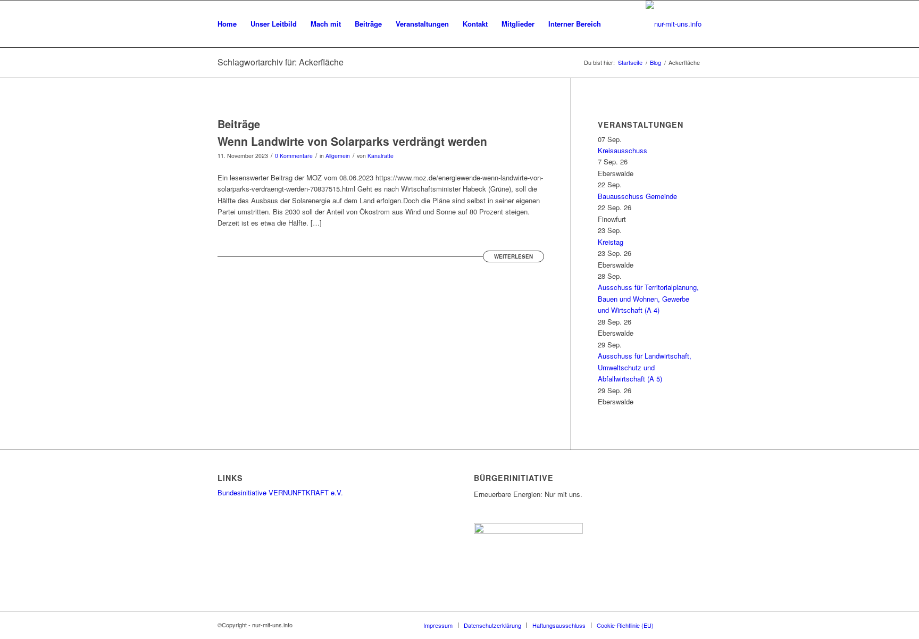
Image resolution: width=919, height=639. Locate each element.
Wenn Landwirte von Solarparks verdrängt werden (352, 141)
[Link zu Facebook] (693, 625)
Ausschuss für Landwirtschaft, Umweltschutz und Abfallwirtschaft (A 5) (644, 367)
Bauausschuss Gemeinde (637, 196)
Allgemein (337, 156)
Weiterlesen (513, 256)
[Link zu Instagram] (678, 625)
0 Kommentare (294, 156)
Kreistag (610, 242)
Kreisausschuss (622, 150)
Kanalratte (380, 156)
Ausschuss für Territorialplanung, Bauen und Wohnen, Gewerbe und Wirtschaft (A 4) (648, 298)
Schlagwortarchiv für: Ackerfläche (281, 62)
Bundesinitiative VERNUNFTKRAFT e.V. (280, 492)
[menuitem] (227, 24)
